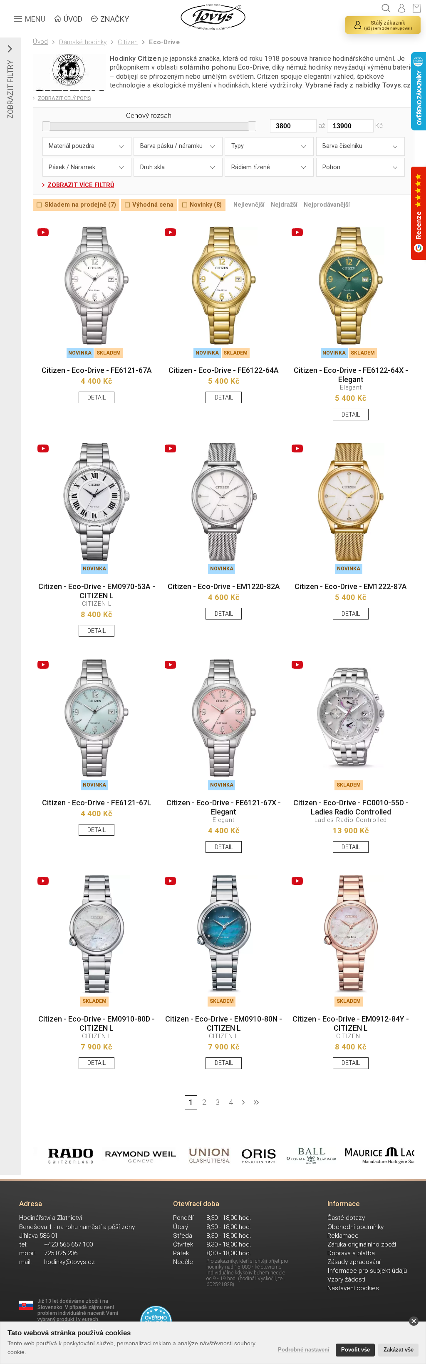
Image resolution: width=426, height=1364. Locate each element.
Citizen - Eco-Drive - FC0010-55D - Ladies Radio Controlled (351, 807)
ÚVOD (73, 19)
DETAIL (96, 397)
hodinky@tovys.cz (69, 1262)
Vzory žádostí (346, 1279)
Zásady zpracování (353, 1262)
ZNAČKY (114, 19)
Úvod (40, 41)
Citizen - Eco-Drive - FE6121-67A (97, 370)
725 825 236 (60, 1253)
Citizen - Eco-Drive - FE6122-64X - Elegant (351, 375)
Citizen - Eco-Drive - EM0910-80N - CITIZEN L (223, 1023)
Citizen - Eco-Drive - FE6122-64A (223, 370)
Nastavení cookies (353, 1288)
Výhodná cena (152, 205)
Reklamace (343, 1235)
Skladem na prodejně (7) (80, 205)
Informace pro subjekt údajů (367, 1270)
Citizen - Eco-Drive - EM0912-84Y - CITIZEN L (350, 1023)
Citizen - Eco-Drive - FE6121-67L (96, 802)
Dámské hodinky (82, 42)
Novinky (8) (206, 205)
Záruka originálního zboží (361, 1244)
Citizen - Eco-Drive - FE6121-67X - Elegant (223, 807)
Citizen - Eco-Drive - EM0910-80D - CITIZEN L (96, 1023)
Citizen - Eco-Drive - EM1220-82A (224, 586)
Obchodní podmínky (355, 1227)
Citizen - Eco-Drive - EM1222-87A (351, 586)
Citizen (128, 42)
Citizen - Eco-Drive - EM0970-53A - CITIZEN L (96, 591)
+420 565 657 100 (68, 1244)
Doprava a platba (351, 1253)
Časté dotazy (346, 1218)
